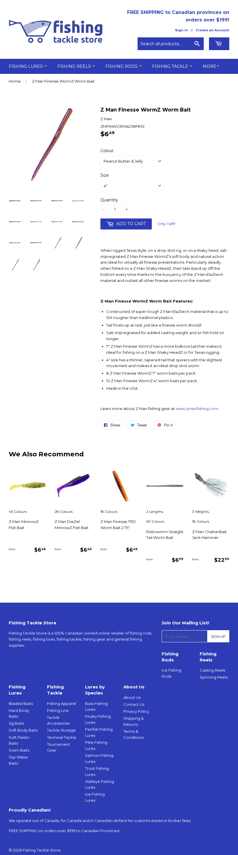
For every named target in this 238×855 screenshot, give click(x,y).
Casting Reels (212, 670)
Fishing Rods (122, 66)
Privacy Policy (136, 711)
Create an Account (212, 30)
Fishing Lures (26, 66)
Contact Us (133, 704)
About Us (131, 697)
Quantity (109, 200)
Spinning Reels (214, 677)
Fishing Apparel (61, 703)
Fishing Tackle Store (42, 850)
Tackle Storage (61, 730)
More (209, 66)
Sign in (181, 30)
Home (15, 81)
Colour (106, 150)
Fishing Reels (74, 66)
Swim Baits (19, 750)
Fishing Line (58, 710)
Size (104, 175)
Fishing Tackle (170, 66)
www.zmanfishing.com (197, 408)
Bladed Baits (21, 703)
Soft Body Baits (23, 730)
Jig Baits (16, 723)
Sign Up (218, 636)
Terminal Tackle (61, 737)
